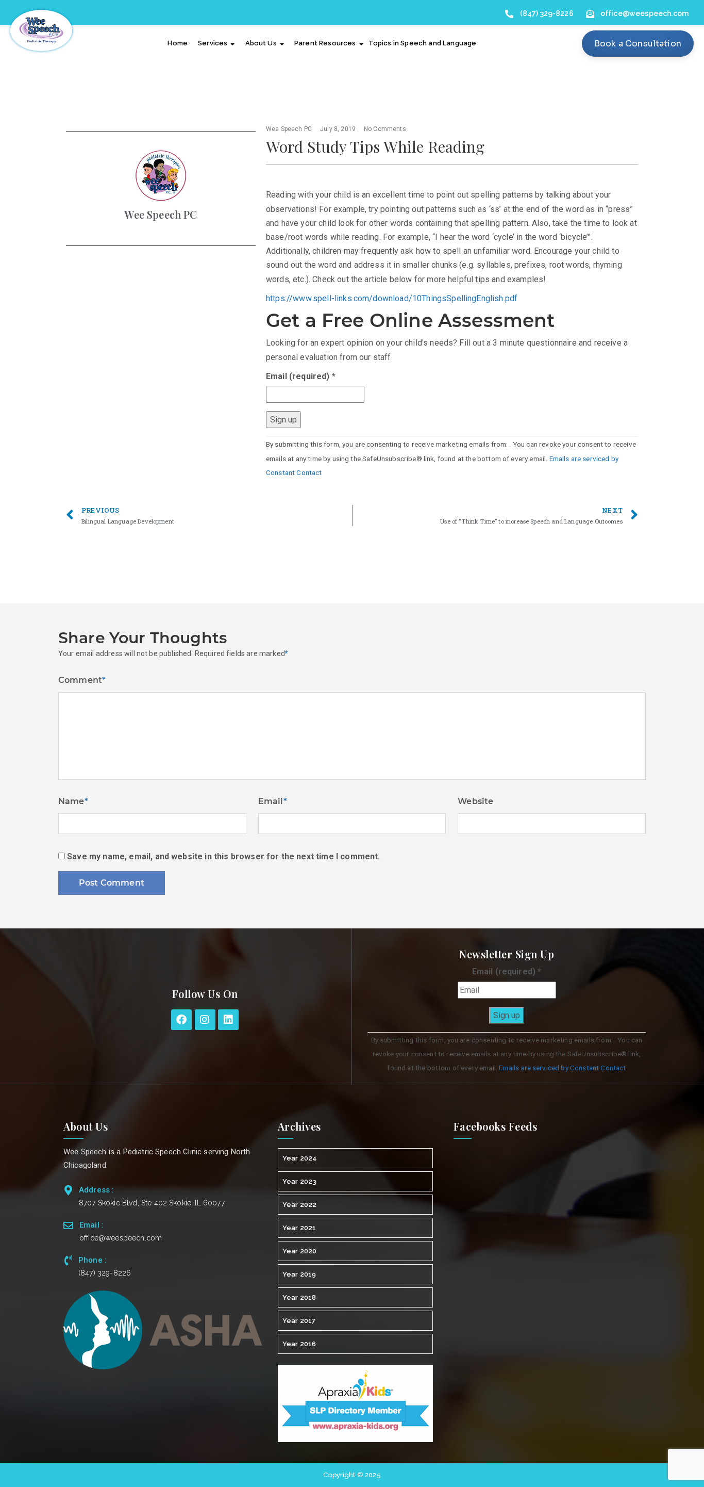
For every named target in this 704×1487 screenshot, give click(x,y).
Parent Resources (325, 43)
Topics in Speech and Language (422, 43)
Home (177, 43)
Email (272, 801)
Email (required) (301, 376)
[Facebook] (181, 1019)
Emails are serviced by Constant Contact (562, 1068)
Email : (91, 1225)
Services (212, 43)
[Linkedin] (228, 1019)
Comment (82, 680)
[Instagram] (205, 1019)
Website (475, 801)
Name (73, 801)
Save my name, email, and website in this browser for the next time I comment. (223, 856)
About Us (261, 43)
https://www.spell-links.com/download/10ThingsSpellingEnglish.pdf (391, 298)
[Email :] (68, 1225)
